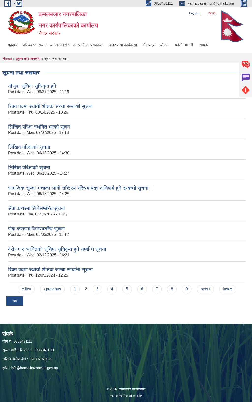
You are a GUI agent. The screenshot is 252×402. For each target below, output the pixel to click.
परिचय (27, 45)
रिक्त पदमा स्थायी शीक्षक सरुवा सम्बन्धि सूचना (50, 269)
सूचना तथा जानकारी (52, 45)
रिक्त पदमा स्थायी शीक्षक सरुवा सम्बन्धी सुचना (50, 106)
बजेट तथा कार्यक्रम (123, 45)
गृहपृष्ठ (12, 45)
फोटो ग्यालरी (184, 45)
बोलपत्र (148, 45)
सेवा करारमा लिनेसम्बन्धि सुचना (36, 208)
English (194, 13)
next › (205, 289)
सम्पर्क (203, 45)
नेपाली (211, 13)
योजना (164, 45)
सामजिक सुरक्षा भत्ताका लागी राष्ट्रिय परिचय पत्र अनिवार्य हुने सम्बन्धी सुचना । (80, 188)
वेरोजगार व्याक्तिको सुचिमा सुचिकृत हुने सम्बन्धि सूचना (57, 249)
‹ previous (52, 289)
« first (26, 289)
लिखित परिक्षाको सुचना (29, 147)
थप (14, 301)
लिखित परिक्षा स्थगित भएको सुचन (39, 126)
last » (227, 289)
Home (7, 59)
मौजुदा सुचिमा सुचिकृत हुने (32, 86)
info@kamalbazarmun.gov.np (34, 368)
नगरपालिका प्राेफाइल (88, 45)
